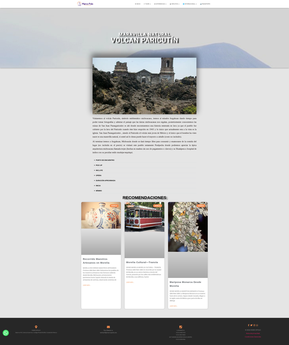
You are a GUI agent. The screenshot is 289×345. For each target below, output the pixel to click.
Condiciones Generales (253, 337)
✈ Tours (147, 4)
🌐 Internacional (189, 4)
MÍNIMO (99, 191)
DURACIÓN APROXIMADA (105, 180)
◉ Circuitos (174, 4)
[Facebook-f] (248, 325)
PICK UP (99, 165)
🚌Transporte (205, 4)
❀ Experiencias (159, 4)
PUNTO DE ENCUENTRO (105, 160)
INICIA (98, 186)
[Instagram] (254, 325)
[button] (95, 86)
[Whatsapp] (257, 325)
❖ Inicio (137, 4)
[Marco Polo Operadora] (85, 4)
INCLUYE (99, 170)
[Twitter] (251, 325)
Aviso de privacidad (253, 333)
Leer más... (87, 285)
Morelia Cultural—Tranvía (142, 262)
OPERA (98, 175)
